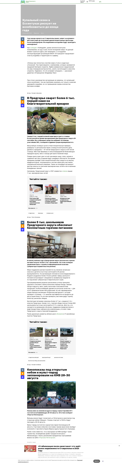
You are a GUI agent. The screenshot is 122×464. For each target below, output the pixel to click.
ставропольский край (33, 357)
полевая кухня (50, 213)
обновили (59, 314)
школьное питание (58, 357)
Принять (96, 461)
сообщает (33, 48)
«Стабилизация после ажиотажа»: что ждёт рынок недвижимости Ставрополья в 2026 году (59, 448)
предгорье (40, 213)
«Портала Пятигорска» (47, 437)
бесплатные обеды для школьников (36, 360)
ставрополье (31, 213)
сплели (64, 171)
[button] (30, 448)
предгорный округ (46, 357)
